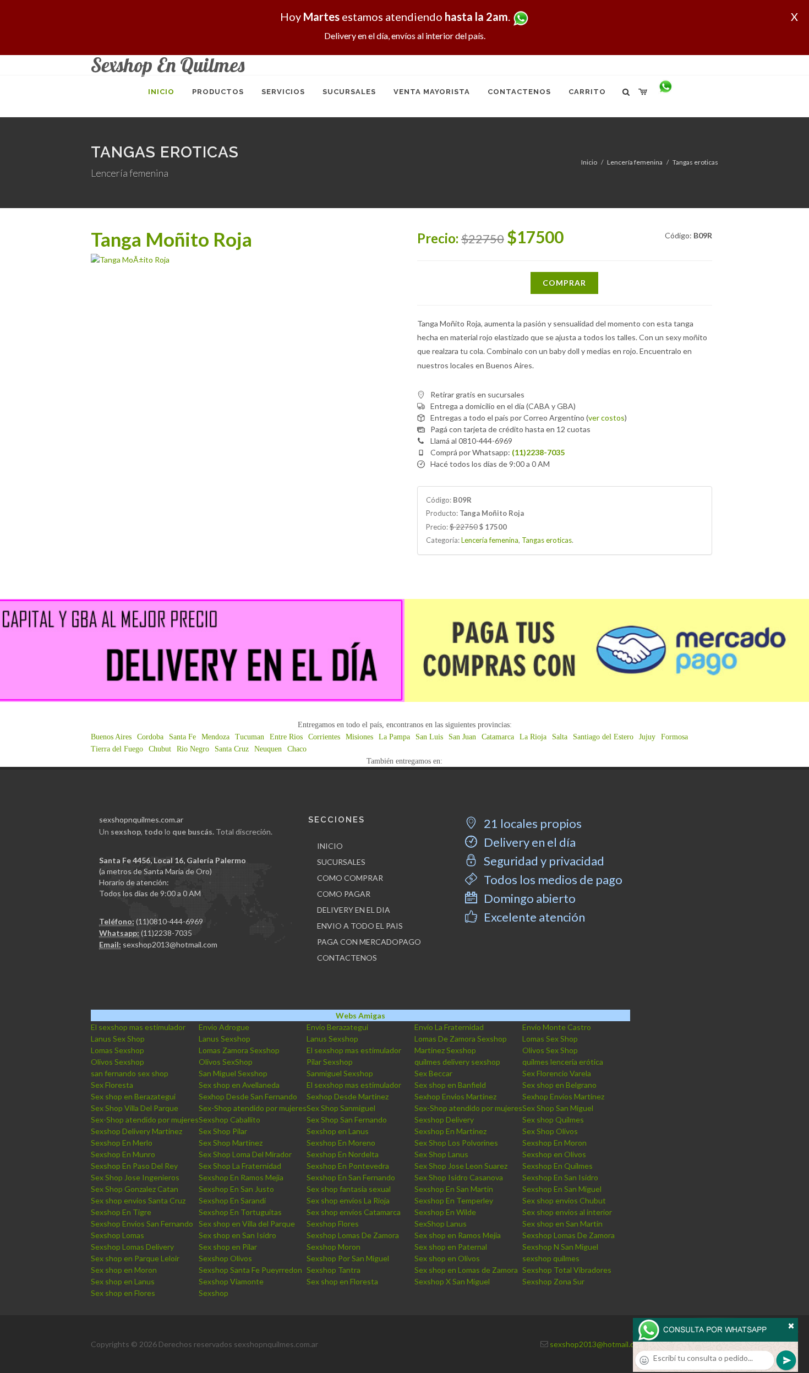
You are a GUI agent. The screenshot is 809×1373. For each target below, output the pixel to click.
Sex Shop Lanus (441, 1154)
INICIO (330, 846)
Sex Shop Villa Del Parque (134, 1108)
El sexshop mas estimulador (138, 1027)
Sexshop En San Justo (236, 1189)
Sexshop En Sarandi (232, 1200)
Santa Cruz (232, 749)
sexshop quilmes (551, 1258)
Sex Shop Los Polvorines (456, 1142)
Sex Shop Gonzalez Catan (134, 1189)
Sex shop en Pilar (228, 1246)
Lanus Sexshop (224, 1038)
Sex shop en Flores (123, 1293)
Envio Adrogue (224, 1027)
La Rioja (533, 737)
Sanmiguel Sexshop (340, 1073)
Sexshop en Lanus (338, 1131)
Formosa (674, 737)
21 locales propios (532, 823)
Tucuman (249, 737)
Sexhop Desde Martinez (348, 1096)
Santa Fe (182, 737)
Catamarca (498, 737)
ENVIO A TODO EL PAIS (360, 925)
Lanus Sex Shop (118, 1038)
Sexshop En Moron (554, 1142)
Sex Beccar (433, 1073)
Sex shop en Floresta (342, 1281)
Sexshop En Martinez (450, 1131)
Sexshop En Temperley (453, 1200)
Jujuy (647, 737)
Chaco (297, 749)
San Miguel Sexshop (233, 1073)
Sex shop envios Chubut (564, 1200)
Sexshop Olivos (225, 1258)
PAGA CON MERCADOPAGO (369, 941)
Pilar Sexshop (330, 1061)
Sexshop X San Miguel (452, 1281)
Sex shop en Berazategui (133, 1096)
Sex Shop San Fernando (347, 1119)
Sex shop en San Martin (562, 1223)
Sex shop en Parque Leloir (135, 1258)
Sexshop (213, 1293)
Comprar (564, 282)
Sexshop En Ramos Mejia (241, 1177)
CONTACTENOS (347, 957)
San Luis (429, 737)
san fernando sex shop (129, 1073)
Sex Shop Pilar (223, 1131)
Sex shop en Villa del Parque (247, 1223)
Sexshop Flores (333, 1223)
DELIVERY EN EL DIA (353, 909)
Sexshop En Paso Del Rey (134, 1165)
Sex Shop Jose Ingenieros (135, 1177)
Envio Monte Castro (556, 1027)
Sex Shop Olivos (550, 1131)
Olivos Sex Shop (550, 1050)
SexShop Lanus (440, 1223)
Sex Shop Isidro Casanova (458, 1177)
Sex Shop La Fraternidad (240, 1165)
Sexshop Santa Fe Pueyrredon (250, 1269)
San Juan (462, 737)
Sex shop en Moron (124, 1269)
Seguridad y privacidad (543, 860)
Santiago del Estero (603, 737)
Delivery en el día (529, 842)
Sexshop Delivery (444, 1119)
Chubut (160, 749)
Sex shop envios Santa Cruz (138, 1200)
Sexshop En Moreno (341, 1142)
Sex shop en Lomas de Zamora (466, 1269)
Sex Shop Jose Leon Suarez (460, 1165)
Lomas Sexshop (117, 1050)
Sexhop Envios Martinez (455, 1096)
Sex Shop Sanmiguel (341, 1108)
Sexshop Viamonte (231, 1281)
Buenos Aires (111, 737)
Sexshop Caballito (229, 1119)
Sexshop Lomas (117, 1235)
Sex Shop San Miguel (557, 1108)
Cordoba (150, 737)
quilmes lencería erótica (562, 1061)
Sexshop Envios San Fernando (142, 1223)
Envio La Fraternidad (449, 1027)
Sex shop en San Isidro (237, 1235)
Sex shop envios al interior (567, 1212)
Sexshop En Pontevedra (348, 1165)
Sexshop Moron (333, 1246)
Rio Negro (193, 749)
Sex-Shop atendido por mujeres (253, 1108)
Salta (559, 737)
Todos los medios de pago (552, 879)
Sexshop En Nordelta (343, 1154)
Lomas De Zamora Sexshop (460, 1038)
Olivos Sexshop (117, 1061)
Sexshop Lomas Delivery (132, 1246)
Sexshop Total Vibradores (566, 1269)
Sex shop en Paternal (450, 1246)
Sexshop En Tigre (121, 1212)
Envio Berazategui (337, 1027)
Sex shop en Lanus (123, 1281)
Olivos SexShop (226, 1061)
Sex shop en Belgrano (559, 1084)
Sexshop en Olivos (554, 1154)
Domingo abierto (529, 898)
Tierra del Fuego (117, 749)
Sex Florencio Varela (556, 1073)
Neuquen (268, 749)
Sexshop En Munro (123, 1154)
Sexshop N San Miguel (560, 1246)
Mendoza (215, 737)
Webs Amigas (360, 1015)
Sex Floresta (112, 1084)
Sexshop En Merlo (121, 1142)
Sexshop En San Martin (453, 1189)
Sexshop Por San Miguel (348, 1258)
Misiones (359, 737)
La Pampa (394, 737)
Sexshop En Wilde (445, 1212)
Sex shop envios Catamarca (354, 1212)
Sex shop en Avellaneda (239, 1084)
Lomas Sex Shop (550, 1038)
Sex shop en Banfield (450, 1084)
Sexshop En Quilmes (557, 1165)
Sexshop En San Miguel (562, 1189)
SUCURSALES (341, 862)
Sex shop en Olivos (447, 1258)
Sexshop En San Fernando (351, 1177)
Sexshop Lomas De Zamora (353, 1235)
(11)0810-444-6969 (169, 921)
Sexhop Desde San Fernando (248, 1096)
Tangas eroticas (695, 162)
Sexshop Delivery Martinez (136, 1131)
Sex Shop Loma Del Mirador (245, 1154)
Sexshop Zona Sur (553, 1281)
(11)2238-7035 (166, 933)
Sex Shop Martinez (231, 1142)
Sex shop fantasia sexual (349, 1189)
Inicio (589, 162)
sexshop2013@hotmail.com (170, 944)
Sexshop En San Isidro (560, 1177)
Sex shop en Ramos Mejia (457, 1235)
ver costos (606, 417)
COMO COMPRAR (350, 877)
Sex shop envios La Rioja (348, 1200)
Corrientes (324, 737)
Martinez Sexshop (445, 1050)
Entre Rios (286, 737)
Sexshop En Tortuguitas (240, 1212)
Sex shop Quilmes (553, 1119)
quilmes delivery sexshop (457, 1061)
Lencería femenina (635, 162)
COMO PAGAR (343, 893)
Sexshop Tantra (333, 1269)
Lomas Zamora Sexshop (239, 1050)
